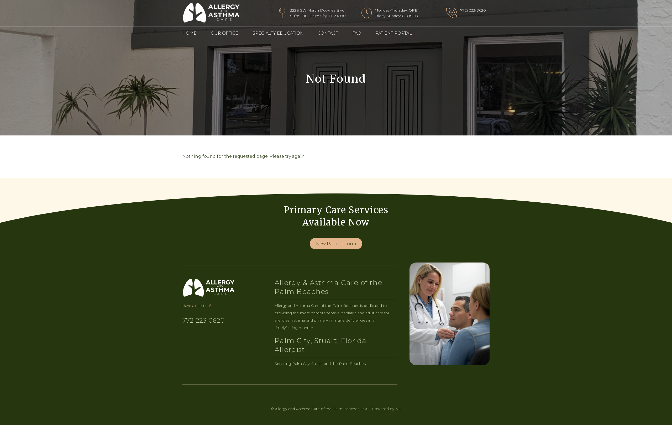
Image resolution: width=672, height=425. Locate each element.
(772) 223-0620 (472, 10)
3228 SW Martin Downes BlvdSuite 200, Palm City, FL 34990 (318, 13)
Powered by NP (386, 408)
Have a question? (196, 305)
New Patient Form (336, 243)
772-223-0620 (203, 320)
